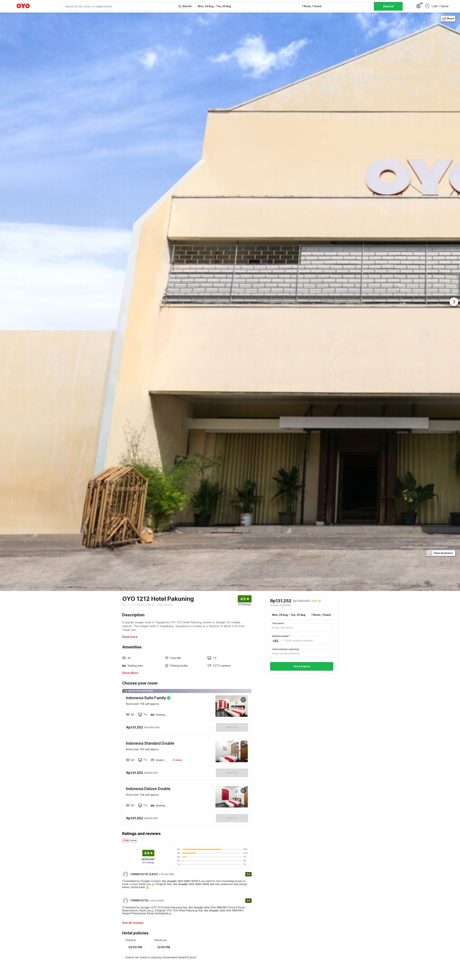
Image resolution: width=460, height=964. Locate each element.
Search (388, 6)
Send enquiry (301, 666)
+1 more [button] (177, 760)
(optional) (286, 649)
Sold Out (232, 772)
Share (450, 18)
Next (454, 301)
